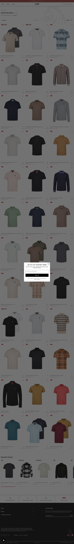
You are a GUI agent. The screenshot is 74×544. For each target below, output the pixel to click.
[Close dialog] (49, 264)
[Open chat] (3, 540)
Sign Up (37, 275)
